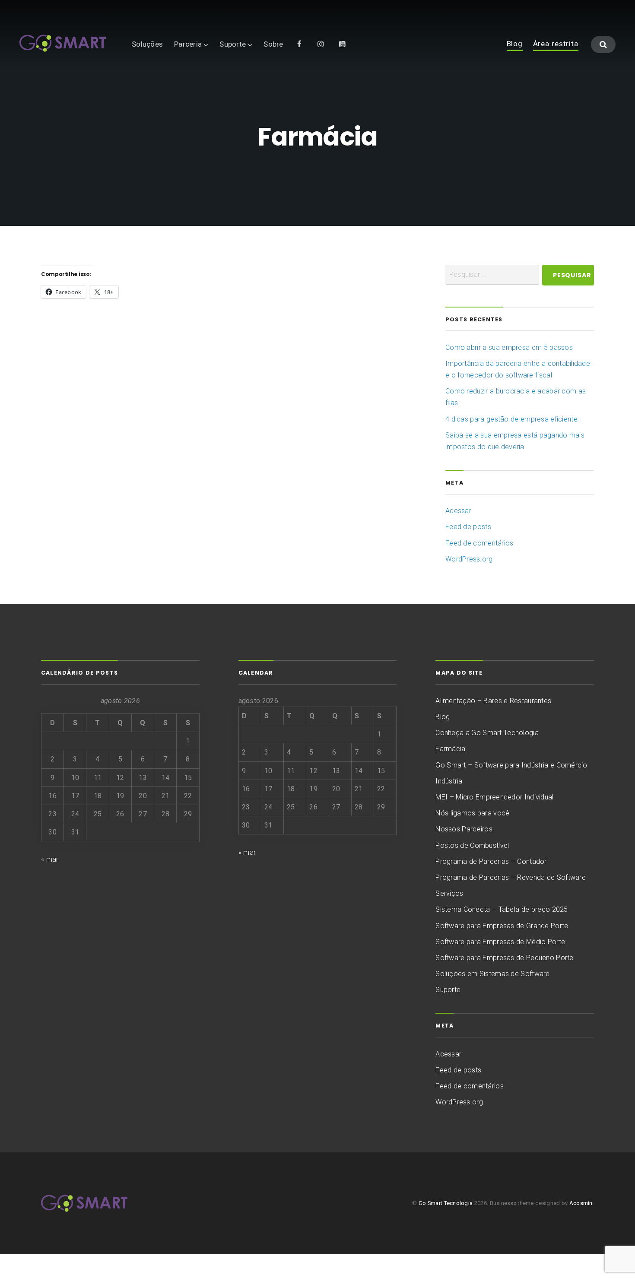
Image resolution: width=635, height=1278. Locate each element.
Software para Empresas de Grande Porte (501, 926)
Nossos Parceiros (463, 829)
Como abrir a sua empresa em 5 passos (509, 347)
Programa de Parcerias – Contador (490, 861)
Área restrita (555, 44)
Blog (515, 44)
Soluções (147, 44)
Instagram (321, 43)
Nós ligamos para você (472, 813)
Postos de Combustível (472, 845)
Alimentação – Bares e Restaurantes (493, 701)
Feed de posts (468, 527)
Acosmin (581, 1203)
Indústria (448, 781)
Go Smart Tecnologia (446, 1203)
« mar (50, 859)
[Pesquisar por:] (492, 275)
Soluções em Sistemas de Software (492, 974)
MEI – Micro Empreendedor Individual (494, 797)
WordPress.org (469, 559)
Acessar (458, 511)
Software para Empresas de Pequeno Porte (504, 958)
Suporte (232, 44)
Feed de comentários (479, 543)
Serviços (449, 893)
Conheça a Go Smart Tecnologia (487, 733)
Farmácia (450, 749)
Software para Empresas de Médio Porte (500, 942)
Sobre (273, 44)
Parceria (188, 44)
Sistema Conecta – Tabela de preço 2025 (501, 909)
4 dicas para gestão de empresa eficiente (511, 419)
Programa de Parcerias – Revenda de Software (510, 877)
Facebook (300, 43)
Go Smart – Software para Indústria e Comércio (511, 765)
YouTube (342, 43)
